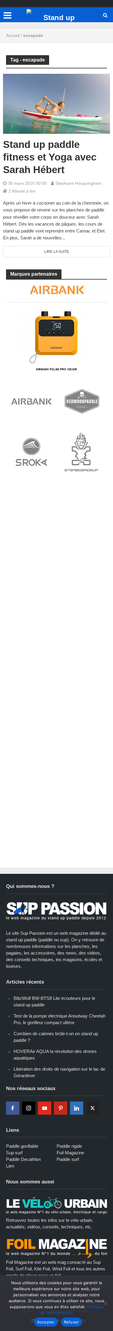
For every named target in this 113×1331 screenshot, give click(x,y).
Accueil (13, 35)
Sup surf (14, 1152)
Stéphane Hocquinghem (78, 183)
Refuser (71, 1322)
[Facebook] (12, 1108)
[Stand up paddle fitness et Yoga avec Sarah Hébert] (56, 103)
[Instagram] (28, 1108)
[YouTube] (44, 1108)
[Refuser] (105, 1303)
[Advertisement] (56, 542)
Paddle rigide (69, 1146)
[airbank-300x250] (56, 327)
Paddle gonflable (22, 1146)
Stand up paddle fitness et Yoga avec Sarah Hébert (49, 157)
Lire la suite (56, 252)
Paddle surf (68, 1159)
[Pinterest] (60, 1108)
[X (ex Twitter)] (92, 1108)
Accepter (46, 1322)
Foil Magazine (70, 1152)
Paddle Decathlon (23, 1159)
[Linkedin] (76, 1108)
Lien (10, 1165)
